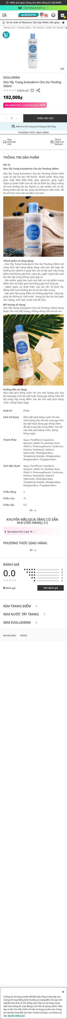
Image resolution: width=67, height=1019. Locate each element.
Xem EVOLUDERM (17, 622)
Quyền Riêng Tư (16, 1015)
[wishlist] (32, 90)
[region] (33, 1003)
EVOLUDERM (11, 77)
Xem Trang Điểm (17, 606)
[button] (62, 14)
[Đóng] (63, 991)
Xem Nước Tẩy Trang (21, 614)
